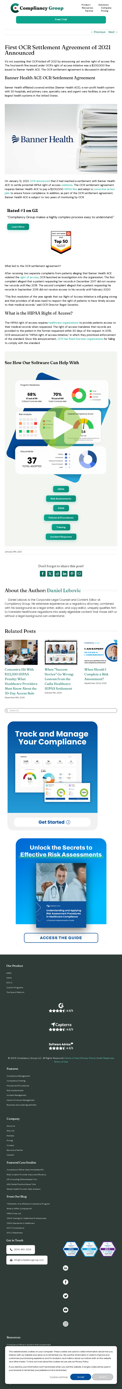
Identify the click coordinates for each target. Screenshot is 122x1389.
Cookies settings (59, 1377)
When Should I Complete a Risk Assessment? (96, 674)
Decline (102, 1377)
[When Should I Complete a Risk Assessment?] (100, 642)
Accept (80, 1377)
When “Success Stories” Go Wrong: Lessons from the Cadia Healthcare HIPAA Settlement (59, 678)
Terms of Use (72, 1058)
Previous (99, 32)
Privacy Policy (88, 1058)
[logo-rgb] (38, 4)
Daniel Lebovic (64, 590)
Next (111, 32)
